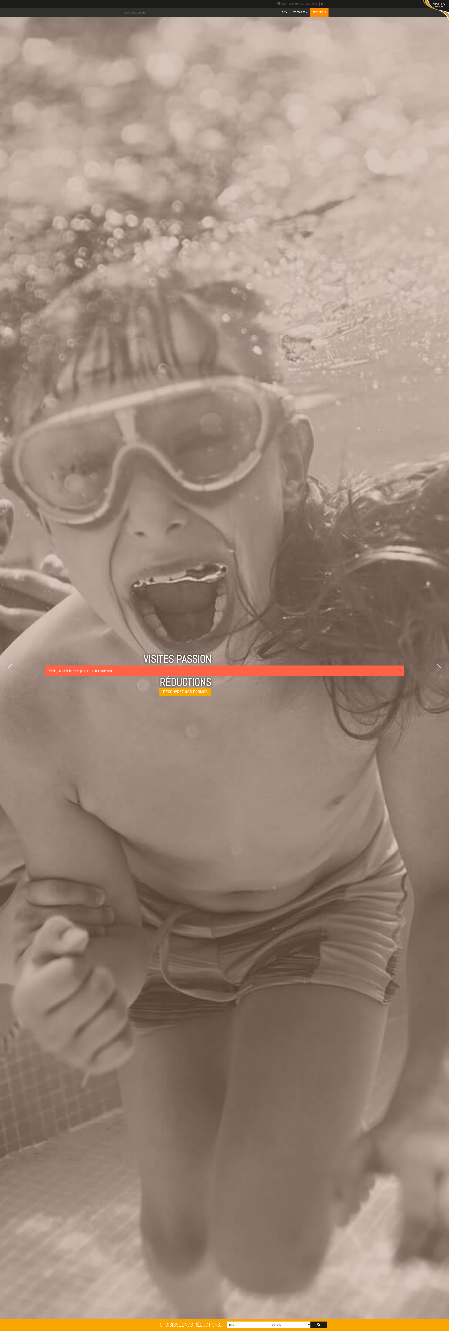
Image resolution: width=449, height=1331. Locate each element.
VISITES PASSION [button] (135, 13)
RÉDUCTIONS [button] (319, 12)
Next (437, 668)
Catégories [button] (299, 12)
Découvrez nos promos (185, 691)
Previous (12, 668)
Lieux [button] (283, 12)
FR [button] (322, 3)
